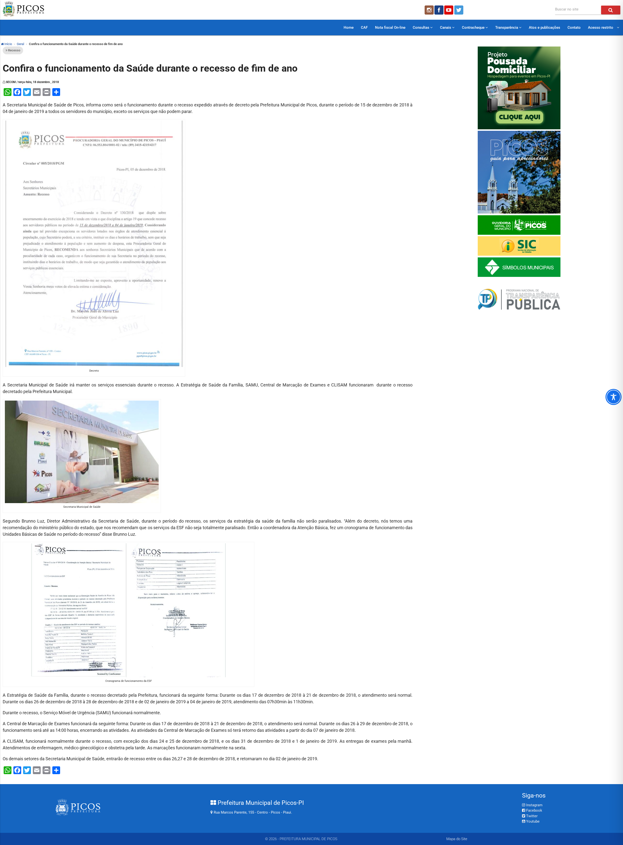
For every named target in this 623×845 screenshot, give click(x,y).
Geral (20, 44)
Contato (574, 27)
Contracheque (474, 27)
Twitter (531, 816)
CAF (364, 27)
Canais (446, 27)
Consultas (421, 27)
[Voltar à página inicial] (23, 15)
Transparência (507, 27)
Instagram (533, 805)
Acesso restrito (600, 27)
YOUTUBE (449, 10)
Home (349, 27)
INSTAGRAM (429, 10)
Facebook (533, 810)
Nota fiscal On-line (390, 27)
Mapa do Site (456, 839)
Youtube (532, 821)
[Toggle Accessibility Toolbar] (613, 396)
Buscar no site (566, 9)
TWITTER (459, 10)
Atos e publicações (544, 27)
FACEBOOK (439, 10)
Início (8, 44)
